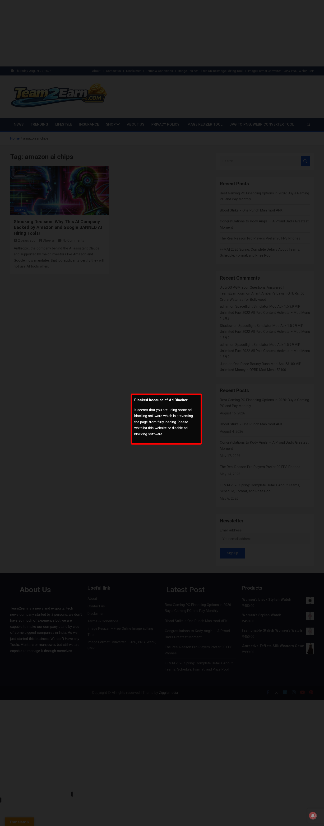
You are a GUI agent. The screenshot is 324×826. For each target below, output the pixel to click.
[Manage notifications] (313, 815)
